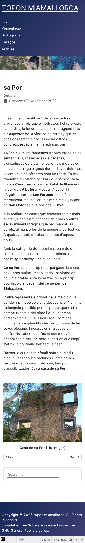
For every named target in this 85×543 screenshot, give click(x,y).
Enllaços (8, 42)
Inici (5, 21)
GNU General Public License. (25, 530)
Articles (8, 49)
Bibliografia (11, 35)
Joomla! (8, 525)
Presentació (11, 28)
